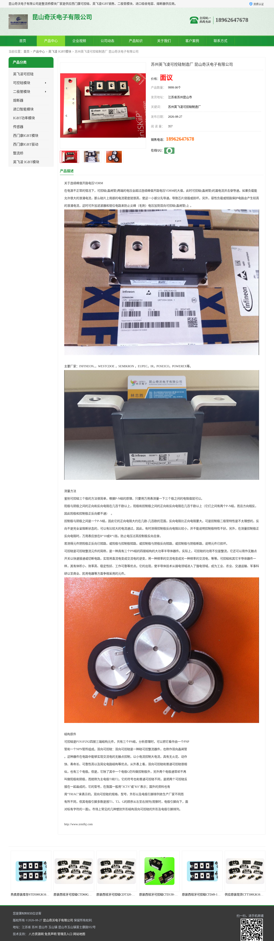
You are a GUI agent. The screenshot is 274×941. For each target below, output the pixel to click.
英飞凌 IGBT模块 (59, 51)
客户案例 (192, 41)
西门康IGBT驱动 (25, 144)
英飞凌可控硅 (23, 74)
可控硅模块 (21, 83)
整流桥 (18, 153)
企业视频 (79, 41)
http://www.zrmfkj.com (78, 824)
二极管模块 (21, 91)
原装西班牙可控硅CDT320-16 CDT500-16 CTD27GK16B (90, 894)
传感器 (18, 127)
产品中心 (51, 41)
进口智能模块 (23, 109)
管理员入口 (64, 934)
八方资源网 (36, 934)
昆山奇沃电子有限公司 (58, 920)
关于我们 (164, 41)
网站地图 (79, 934)
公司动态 (107, 41)
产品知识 (136, 41)
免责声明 (51, 934)
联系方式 (220, 41)
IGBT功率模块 (24, 118)
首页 (22, 41)
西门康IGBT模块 (25, 135)
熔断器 (18, 100)
